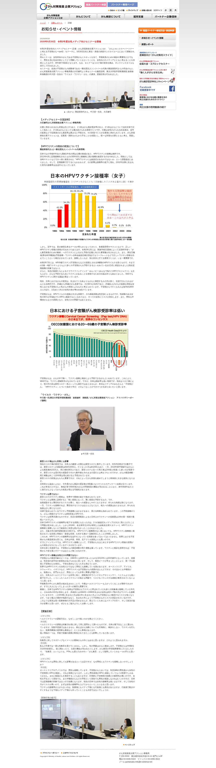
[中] (170, 10)
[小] (166, 10)
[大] (175, 10)
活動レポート (56, 23)
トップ (43, 23)
